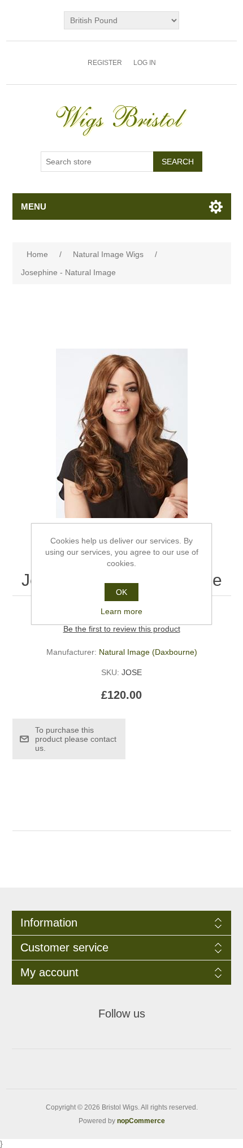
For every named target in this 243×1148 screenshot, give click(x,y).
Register (105, 63)
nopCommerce (141, 1121)
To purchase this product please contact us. (75, 739)
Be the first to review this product (121, 628)
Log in (144, 63)
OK (121, 592)
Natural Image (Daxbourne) (148, 651)
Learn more (121, 611)
